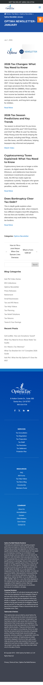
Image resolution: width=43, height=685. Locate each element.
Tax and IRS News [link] (11, 303)
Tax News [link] (15, 14)
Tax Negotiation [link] (21, 436)
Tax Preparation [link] (21, 439)
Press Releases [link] (10, 291)
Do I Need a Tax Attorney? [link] (14, 347)
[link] (40, 19)
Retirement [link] (8, 295)
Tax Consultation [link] (21, 433)
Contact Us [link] (21, 525)
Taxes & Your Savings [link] (12, 322)
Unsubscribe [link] (21, 485)
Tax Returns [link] (9, 318)
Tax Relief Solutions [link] (12, 314)
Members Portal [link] (21, 488)
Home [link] (8, 14)
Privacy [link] (6, 662)
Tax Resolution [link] (21, 445)
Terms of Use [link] (14, 662)
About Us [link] (21, 509)
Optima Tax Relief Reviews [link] (27, 662)
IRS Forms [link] (21, 476)
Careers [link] (21, 515)
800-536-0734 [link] (22, 404)
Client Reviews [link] (21, 518)
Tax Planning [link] (9, 310)
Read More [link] (8, 108)
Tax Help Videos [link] (10, 306)
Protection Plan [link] (21, 451)
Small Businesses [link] (11, 299)
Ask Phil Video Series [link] (12, 279)
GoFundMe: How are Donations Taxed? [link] (19, 336)
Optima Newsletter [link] (26, 14)
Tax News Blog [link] (22, 482)
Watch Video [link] (9, 148)
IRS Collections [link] (10, 283)
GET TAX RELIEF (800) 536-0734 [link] (21, 2)
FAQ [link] (21, 472)
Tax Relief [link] (21, 442)
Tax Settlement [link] (21, 448)
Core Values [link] (21, 521)
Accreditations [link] (21, 512)
